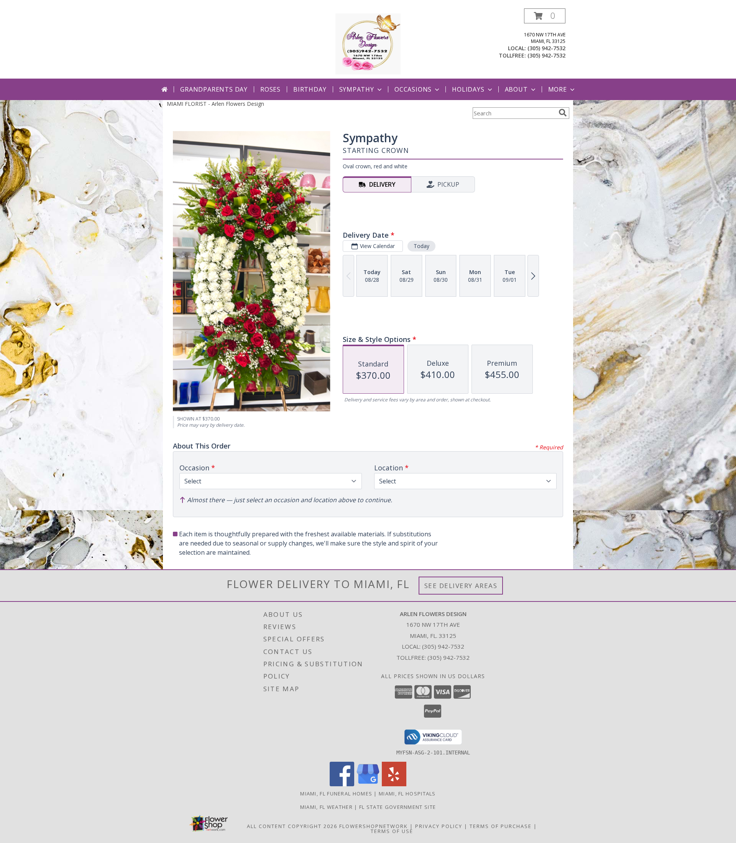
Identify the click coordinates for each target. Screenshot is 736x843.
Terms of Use (392, 831)
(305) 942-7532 (546, 48)
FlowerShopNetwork (373, 826)
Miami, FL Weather (326, 807)
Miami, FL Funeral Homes (336, 793)
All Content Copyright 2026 (292, 826)
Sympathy (356, 89)
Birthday (309, 89)
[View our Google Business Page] (368, 784)
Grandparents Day (214, 89)
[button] (544, 15)
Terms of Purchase (501, 826)
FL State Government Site (397, 807)
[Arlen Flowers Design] (368, 43)
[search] (563, 112)
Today (421, 246)
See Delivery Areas (461, 585)
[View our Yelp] (394, 784)
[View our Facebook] (342, 784)
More (557, 89)
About (516, 89)
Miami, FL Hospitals (407, 793)
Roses (270, 89)
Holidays (468, 89)
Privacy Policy (438, 826)
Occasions (413, 89)
